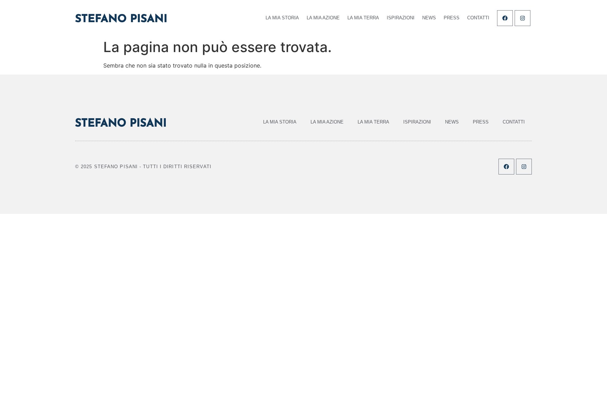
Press (451, 17)
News (429, 17)
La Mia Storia (282, 17)
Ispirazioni (401, 17)
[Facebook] (505, 18)
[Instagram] (522, 18)
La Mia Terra (363, 17)
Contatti (478, 17)
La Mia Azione (323, 17)
